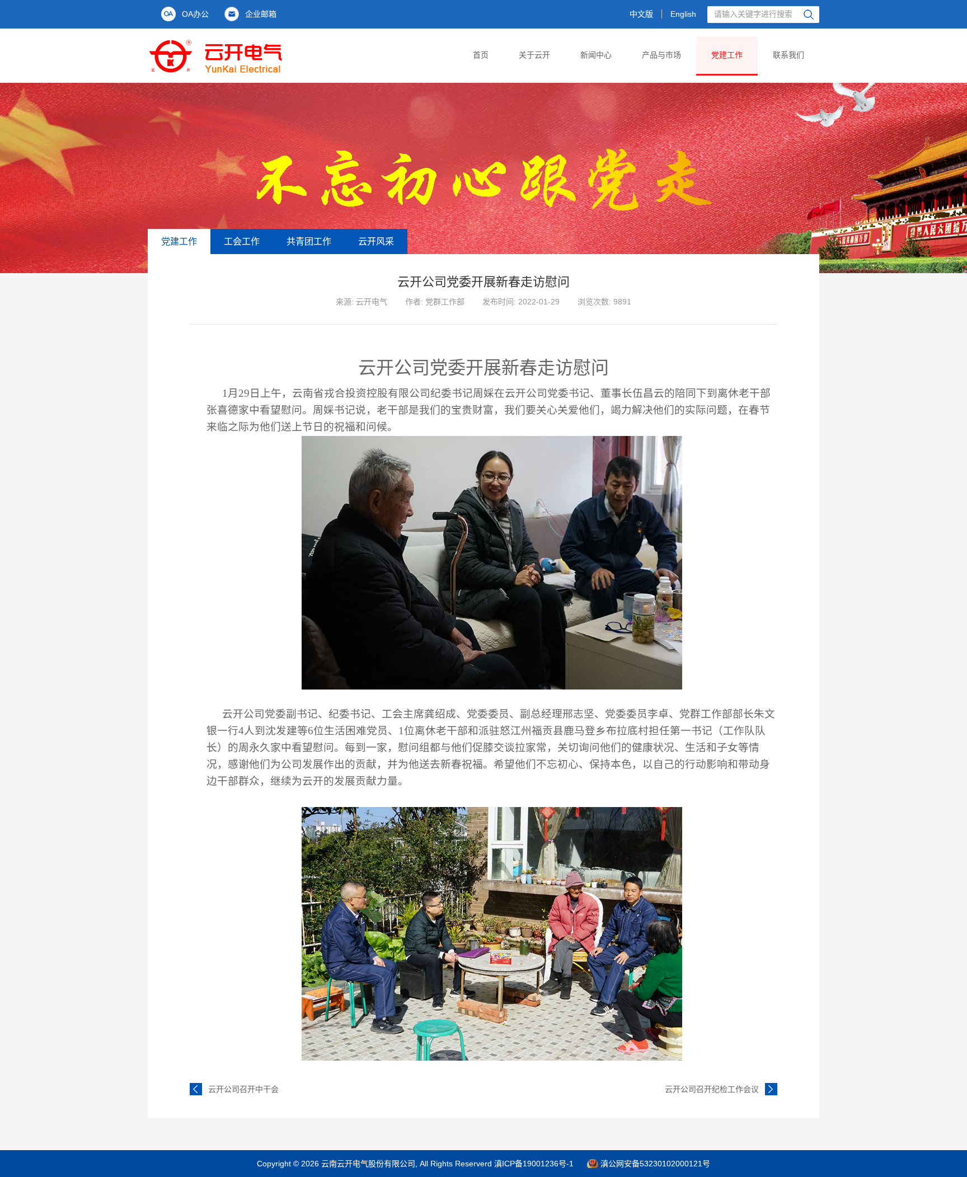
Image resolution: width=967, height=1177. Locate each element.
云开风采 (376, 241)
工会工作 (242, 241)
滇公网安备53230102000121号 (655, 1163)
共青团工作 (309, 241)
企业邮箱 (260, 14)
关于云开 (534, 54)
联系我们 (788, 54)
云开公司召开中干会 (243, 1089)
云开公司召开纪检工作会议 (712, 1089)
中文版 (641, 14)
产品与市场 (661, 54)
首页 (481, 54)
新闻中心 (596, 54)
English (683, 14)
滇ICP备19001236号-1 (534, 1163)
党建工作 (727, 54)
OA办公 (195, 14)
